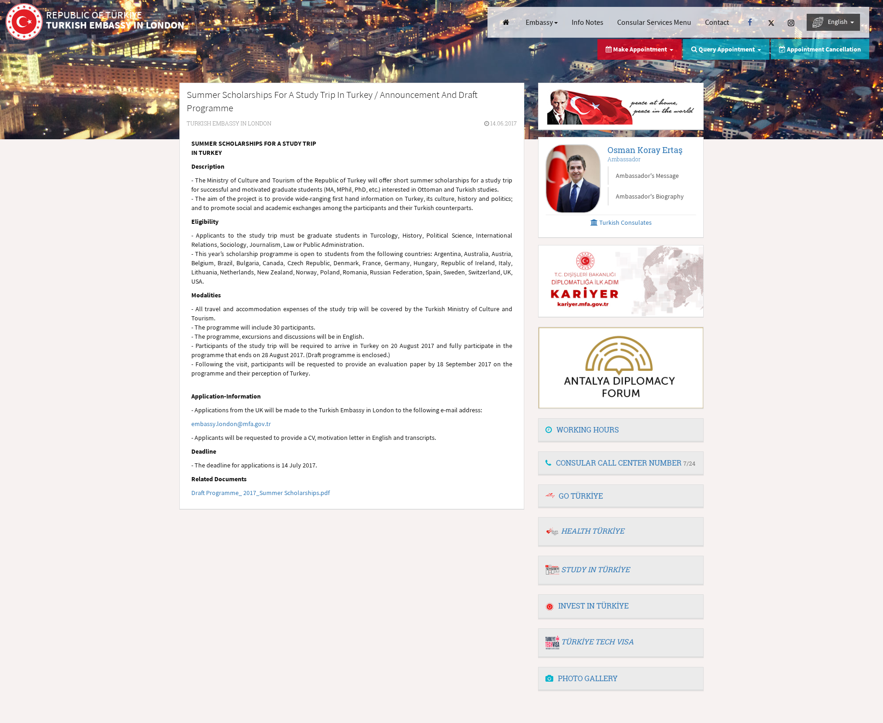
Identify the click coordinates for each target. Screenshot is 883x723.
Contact (717, 22)
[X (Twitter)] (771, 22)
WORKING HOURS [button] (587, 429)
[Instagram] (791, 22)
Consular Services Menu (654, 22)
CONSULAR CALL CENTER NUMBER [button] (625, 462)
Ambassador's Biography (650, 196)
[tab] (621, 430)
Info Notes (587, 22)
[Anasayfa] (506, 22)
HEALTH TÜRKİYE (592, 530)
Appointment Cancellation (823, 49)
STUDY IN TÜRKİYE (595, 569)
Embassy (540, 22)
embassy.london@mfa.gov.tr (231, 424)
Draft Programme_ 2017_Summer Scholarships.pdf (260, 493)
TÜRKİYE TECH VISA (597, 641)
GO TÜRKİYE (581, 496)
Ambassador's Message (647, 175)
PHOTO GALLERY (588, 678)
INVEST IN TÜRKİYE (593, 605)
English (838, 21)
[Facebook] (750, 22)
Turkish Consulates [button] (625, 222)
